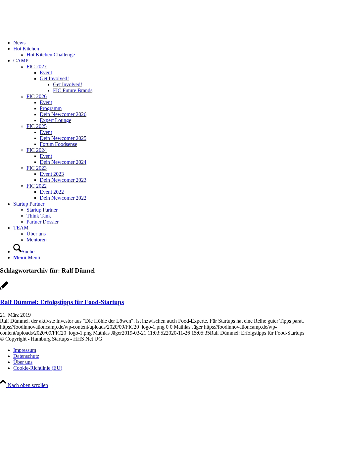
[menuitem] (176, 43)
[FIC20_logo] (49, 31)
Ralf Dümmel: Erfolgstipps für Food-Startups (62, 301)
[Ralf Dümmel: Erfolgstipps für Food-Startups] (4, 289)
